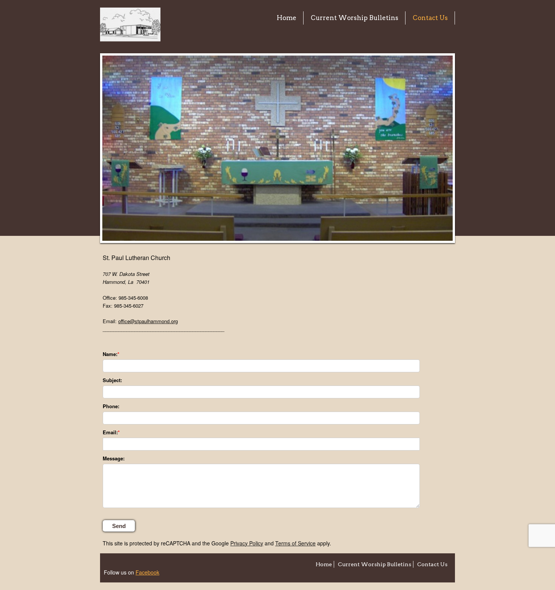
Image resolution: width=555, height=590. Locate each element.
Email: (110, 432)
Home (286, 17)
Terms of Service (295, 543)
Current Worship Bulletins (354, 17)
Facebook (147, 572)
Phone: (111, 406)
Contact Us (430, 17)
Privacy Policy (246, 543)
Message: (114, 458)
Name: (110, 354)
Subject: (112, 380)
